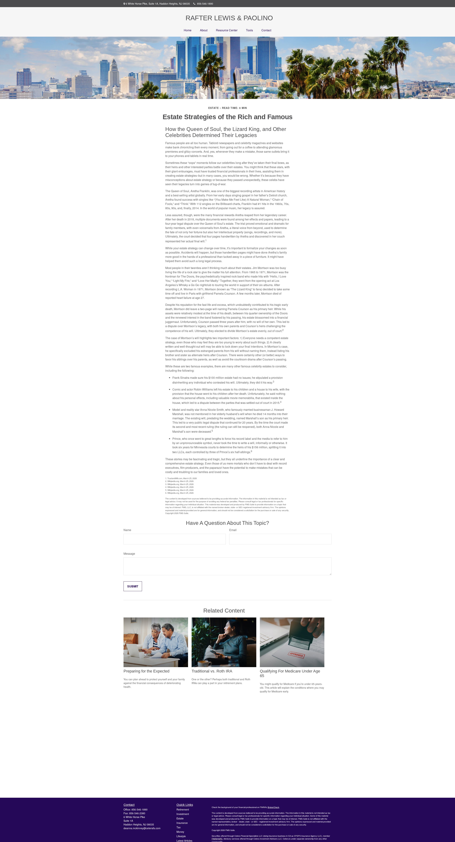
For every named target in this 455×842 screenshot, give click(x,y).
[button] (188, 30)
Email (233, 530)
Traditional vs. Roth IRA (212, 671)
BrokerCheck (273, 807)
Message (129, 553)
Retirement (182, 809)
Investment (182, 814)
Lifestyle (181, 836)
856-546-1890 (205, 3)
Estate (180, 818)
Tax (178, 827)
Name (127, 530)
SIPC (220, 838)
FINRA (215, 838)
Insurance (182, 823)
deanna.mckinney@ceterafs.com (142, 828)
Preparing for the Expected (146, 671)
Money (180, 831)
